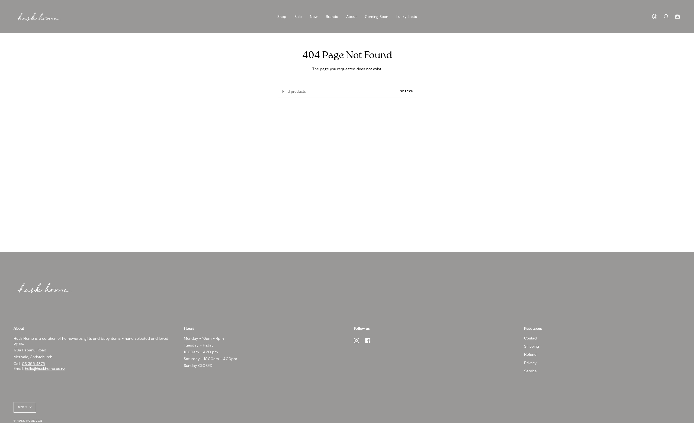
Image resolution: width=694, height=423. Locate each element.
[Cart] (677, 16)
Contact (530, 338)
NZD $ (22, 407)
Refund (530, 354)
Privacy (530, 363)
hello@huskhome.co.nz (45, 368)
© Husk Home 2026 (28, 420)
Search (406, 91)
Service (530, 371)
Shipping (531, 346)
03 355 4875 (33, 363)
